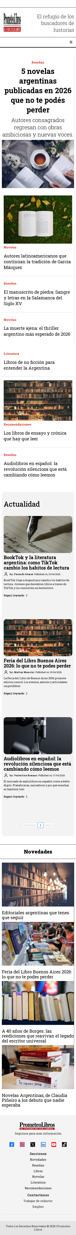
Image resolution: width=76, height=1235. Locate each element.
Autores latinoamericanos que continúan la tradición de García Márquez (37, 261)
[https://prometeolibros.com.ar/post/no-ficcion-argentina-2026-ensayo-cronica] (38, 400)
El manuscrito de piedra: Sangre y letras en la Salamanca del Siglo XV (37, 297)
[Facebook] (11, 1144)
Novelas (38, 1176)
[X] (32, 1144)
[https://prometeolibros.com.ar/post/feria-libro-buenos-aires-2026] (38, 944)
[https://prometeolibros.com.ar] (12, 22)
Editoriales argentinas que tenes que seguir (35, 915)
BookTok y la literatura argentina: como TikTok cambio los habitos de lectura (36, 562)
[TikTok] (64, 1144)
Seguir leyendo (14, 595)
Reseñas (38, 1165)
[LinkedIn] (43, 1144)
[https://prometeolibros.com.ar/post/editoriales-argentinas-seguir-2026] (38, 885)
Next (49, 825)
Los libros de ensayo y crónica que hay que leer (35, 436)
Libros (38, 1171)
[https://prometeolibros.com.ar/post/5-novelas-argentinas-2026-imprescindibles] (38, 1067)
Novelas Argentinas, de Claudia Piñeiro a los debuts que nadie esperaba (34, 1100)
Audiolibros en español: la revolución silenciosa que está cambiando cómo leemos (35, 469)
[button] (70, 42)
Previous (30, 825)
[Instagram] (22, 1144)
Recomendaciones (38, 1188)
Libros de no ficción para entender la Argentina (29, 365)
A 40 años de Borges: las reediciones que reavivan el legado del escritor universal (38, 1036)
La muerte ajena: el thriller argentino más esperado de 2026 (37, 331)
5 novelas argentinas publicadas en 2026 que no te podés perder (38, 90)
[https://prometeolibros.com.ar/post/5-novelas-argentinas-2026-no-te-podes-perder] (38, 164)
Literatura (38, 1182)
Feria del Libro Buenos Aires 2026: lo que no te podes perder (37, 663)
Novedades (38, 1159)
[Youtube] (54, 1144)
